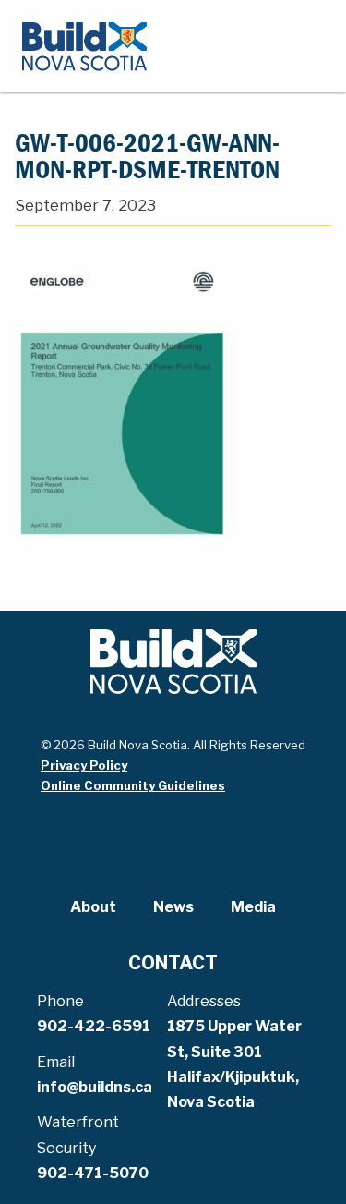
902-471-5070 (93, 1173)
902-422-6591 (93, 1026)
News (173, 907)
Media (253, 907)
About (93, 907)
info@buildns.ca (94, 1087)
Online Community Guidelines (133, 785)
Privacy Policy (84, 765)
